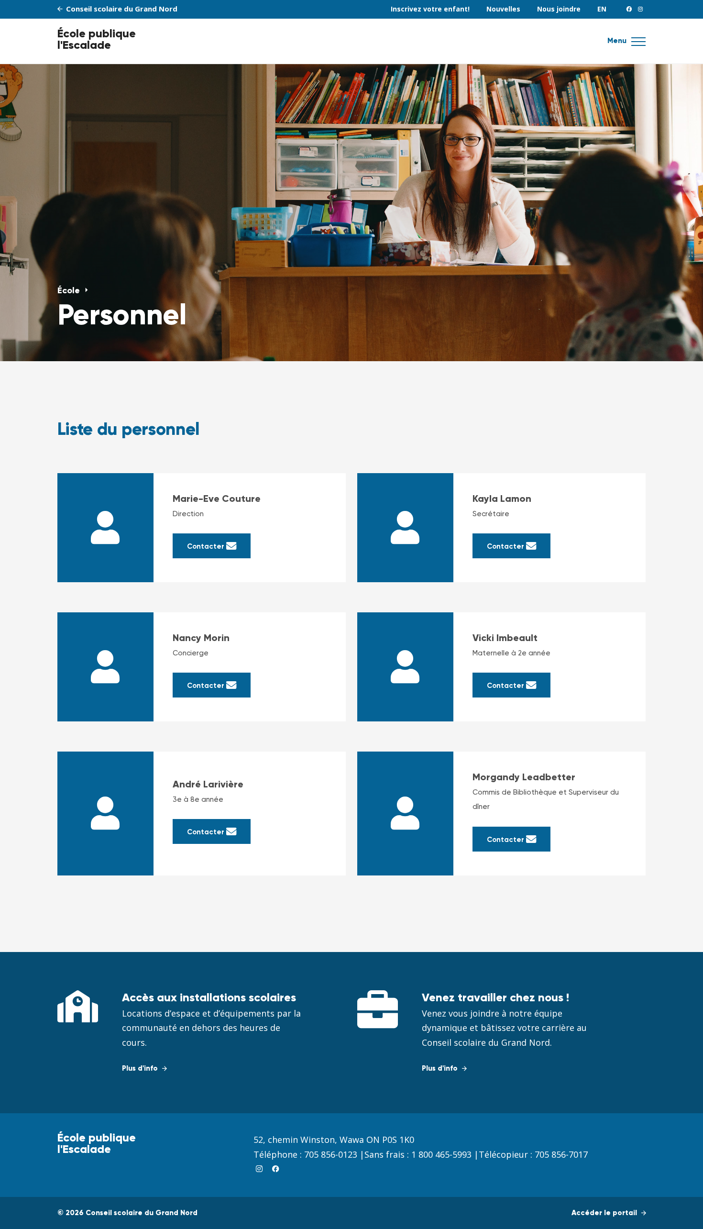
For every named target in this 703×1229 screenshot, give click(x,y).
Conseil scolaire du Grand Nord (120, 8)
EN (601, 8)
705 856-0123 (330, 1154)
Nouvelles (503, 8)
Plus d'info (141, 1068)
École (69, 291)
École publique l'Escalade (96, 39)
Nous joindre (559, 8)
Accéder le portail (605, 1213)
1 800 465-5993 (441, 1154)
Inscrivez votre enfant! (430, 8)
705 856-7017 (561, 1154)
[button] (638, 44)
